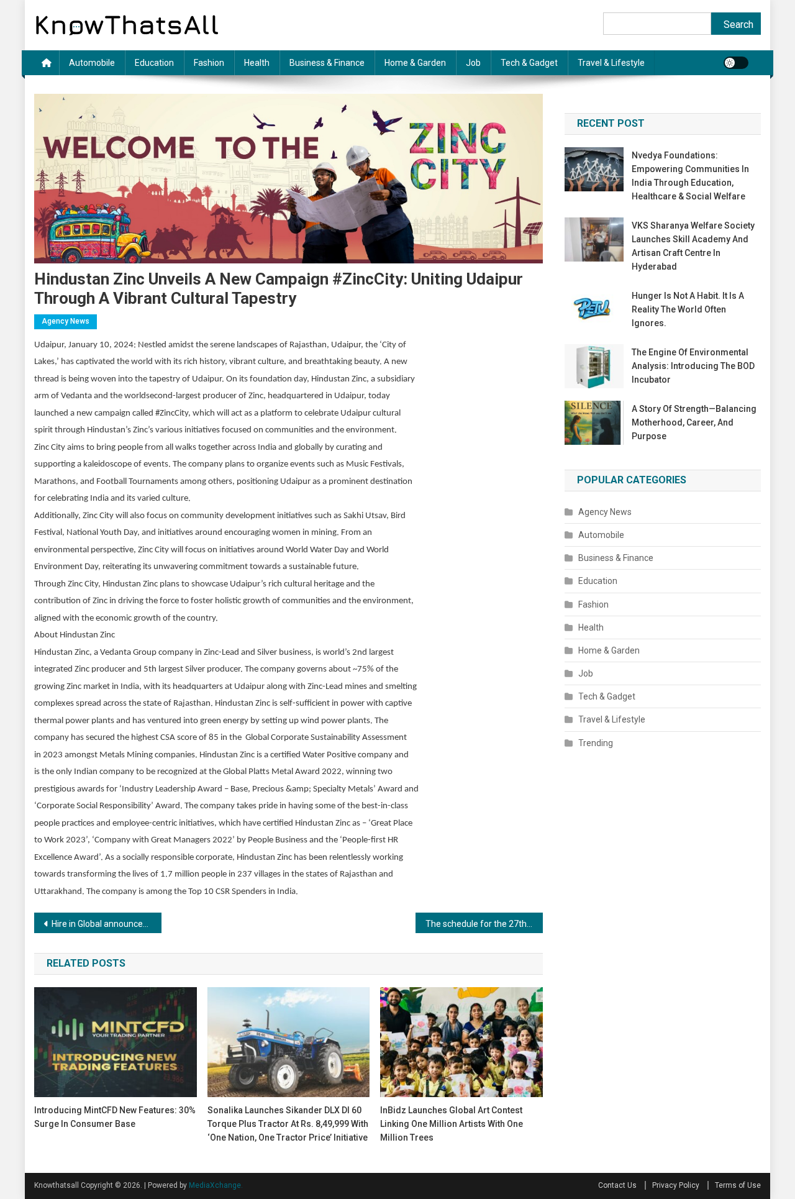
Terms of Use (738, 1185)
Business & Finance (327, 63)
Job (473, 63)
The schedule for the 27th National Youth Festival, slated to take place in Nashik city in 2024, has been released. (484, 924)
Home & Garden (415, 63)
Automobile (92, 63)
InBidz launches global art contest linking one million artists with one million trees (451, 1123)
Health (257, 63)
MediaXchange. (216, 1185)
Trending (595, 743)
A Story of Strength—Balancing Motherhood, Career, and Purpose (694, 422)
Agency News (65, 321)
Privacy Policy (675, 1185)
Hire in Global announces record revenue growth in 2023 (106, 924)
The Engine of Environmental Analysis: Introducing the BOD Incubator (693, 366)
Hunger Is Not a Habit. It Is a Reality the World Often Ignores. (688, 309)
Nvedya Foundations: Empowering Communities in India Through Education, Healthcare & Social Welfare (690, 175)
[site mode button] (736, 63)
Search (738, 24)
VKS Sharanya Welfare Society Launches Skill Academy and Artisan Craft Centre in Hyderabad (693, 246)
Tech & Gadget (529, 63)
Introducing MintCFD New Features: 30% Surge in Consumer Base (115, 1117)
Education (154, 63)
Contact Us (617, 1185)
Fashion (209, 63)
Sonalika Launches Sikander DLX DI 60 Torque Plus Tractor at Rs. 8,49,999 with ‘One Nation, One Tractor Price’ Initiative (287, 1123)
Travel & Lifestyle (611, 63)
